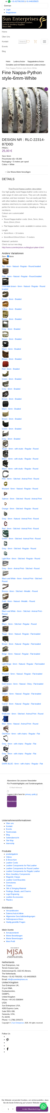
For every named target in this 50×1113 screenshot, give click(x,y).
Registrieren (11, 12)
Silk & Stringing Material (16, 888)
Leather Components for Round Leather (22, 868)
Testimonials (11, 832)
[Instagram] (7, 1036)
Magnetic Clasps (13, 877)
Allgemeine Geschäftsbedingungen (20, 916)
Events (5, 46)
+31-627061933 (17, 1)
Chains (9, 885)
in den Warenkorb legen (32, 1109)
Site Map (9, 840)
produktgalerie (12, 854)
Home (4, 32)
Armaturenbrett (12, 933)
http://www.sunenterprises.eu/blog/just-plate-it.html (23, 247)
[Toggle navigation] (44, 41)
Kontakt (5, 41)
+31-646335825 (31, 1)
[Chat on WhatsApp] (43, 1106)
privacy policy (31, 794)
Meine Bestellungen (14, 936)
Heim (8, 61)
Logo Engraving (12, 894)
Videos (9, 857)
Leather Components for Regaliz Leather (23, 871)
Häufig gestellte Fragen (15, 922)
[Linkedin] (7, 1043)
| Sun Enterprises (17, 1023)
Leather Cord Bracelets (15, 880)
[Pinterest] (7, 1040)
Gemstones (11, 883)
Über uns (10, 823)
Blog (4, 51)
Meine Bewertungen (14, 938)
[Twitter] (7, 1046)
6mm (11, 256)
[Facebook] (7, 1049)
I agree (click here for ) (22, 794)
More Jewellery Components (18, 874)
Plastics (9, 900)
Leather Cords (12, 863)
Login (8, 10)
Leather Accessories (14, 897)
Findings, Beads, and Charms (18, 891)
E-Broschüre (11, 860)
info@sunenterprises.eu (18, 979)
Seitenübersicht (12, 838)
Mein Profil (10, 941)
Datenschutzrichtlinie (14, 913)
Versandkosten (12, 911)
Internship (10, 843)
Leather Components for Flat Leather (21, 865)
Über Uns (6, 37)
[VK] (7, 1052)
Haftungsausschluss (14, 919)
